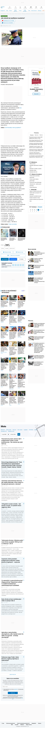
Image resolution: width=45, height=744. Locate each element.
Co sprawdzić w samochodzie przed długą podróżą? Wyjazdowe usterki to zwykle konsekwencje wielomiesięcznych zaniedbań (36, 156)
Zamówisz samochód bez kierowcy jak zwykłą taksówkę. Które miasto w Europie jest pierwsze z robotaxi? (35, 144)
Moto (29, 10)
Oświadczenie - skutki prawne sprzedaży (35, 185)
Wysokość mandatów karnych (34, 196)
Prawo (20, 10)
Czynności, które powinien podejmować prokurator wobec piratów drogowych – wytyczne (35, 153)
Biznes (10, 10)
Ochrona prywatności (10, 686)
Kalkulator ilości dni (33, 171)
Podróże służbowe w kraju (34, 197)
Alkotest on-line (11, 409)
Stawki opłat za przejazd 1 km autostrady (34, 193)
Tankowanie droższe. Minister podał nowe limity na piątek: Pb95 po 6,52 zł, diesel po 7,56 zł (36, 150)
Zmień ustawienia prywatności (23, 686)
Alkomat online (32, 163)
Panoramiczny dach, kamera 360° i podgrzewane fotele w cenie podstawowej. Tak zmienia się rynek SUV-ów (36, 138)
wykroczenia (12, 249)
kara (20, 107)
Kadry (7, 10)
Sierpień (39, 207)
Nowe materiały (31, 249)
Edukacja (39, 10)
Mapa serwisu (29, 688)
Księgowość (3, 10)
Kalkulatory (33, 162)
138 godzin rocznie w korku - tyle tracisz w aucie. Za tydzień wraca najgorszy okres (35, 147)
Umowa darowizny (32, 187)
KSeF (43, 10)
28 (37, 209)
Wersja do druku (7, 253)
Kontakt (16, 688)
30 (41, 209)
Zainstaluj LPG (4, 409)
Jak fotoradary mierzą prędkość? (13, 127)
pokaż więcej (12, 652)
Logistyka (25, 408)
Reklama (22, 688)
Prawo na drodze (18, 13)
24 (29, 209)
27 (35, 209)
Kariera (39, 686)
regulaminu (16, 667)
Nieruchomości (34, 10)
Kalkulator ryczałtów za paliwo (35, 168)
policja (2, 249)
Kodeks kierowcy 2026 (35, 90)
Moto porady (8, 408)
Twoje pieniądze (25, 11)
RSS (12, 688)
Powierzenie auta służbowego (35, 182)
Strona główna (3, 13)
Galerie (35, 408)
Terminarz (33, 207)
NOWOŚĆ (35, 87)
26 (33, 209)
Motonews (3, 408)
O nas (3, 686)
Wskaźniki (33, 189)
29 (39, 209)
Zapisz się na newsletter (14, 256)
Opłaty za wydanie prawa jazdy (35, 191)
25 (31, 209)
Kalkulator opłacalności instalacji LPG (35, 166)
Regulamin (34, 686)
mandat (6, 249)
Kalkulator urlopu (32, 170)
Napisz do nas (20, 253)
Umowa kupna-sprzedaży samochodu (34, 176)
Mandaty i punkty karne (26, 13)
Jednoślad (31, 408)
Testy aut (14, 408)
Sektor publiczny (15, 11)
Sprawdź (36, 93)
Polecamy (29, 320)
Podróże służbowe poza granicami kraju (35, 200)
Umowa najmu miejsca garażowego (33, 180)
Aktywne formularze (36, 174)
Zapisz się (13, 671)
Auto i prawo (12, 13)
